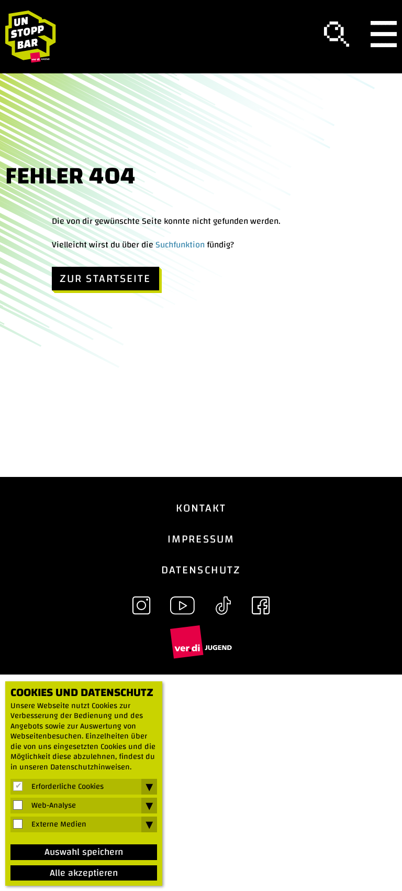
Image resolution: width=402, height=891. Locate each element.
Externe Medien (58, 824)
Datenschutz (201, 570)
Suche (336, 34)
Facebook (260, 605)
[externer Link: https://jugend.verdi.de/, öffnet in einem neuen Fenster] (201, 641)
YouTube (182, 605)
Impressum (201, 539)
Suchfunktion (180, 245)
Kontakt (201, 508)
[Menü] (384, 36)
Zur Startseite (105, 278)
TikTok (223, 605)
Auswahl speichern (83, 852)
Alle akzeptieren (84, 873)
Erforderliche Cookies (67, 786)
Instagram (141, 605)
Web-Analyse (53, 805)
